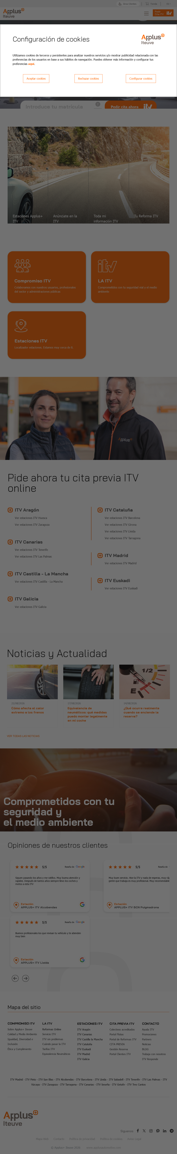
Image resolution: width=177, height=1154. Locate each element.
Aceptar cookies (36, 78)
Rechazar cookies (88, 78)
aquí (31, 63)
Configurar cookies (140, 78)
